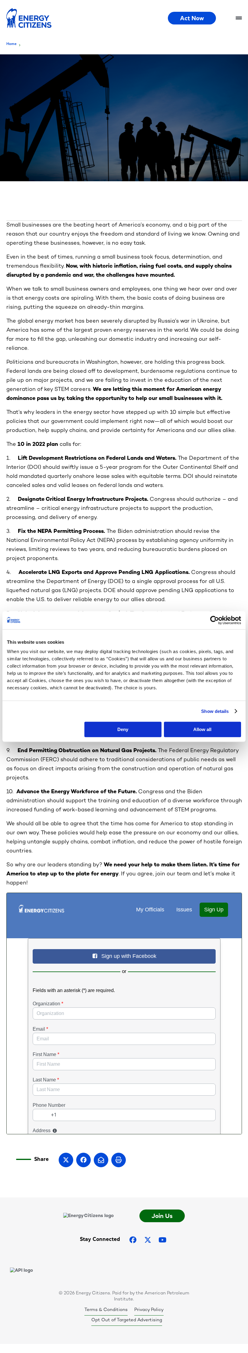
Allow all (202, 729)
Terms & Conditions (106, 1309)
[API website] (21, 1271)
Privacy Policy (149, 1309)
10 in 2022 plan (38, 444)
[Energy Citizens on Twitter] (148, 1239)
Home (11, 44)
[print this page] (118, 1160)
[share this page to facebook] (83, 1160)
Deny (122, 729)
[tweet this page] (66, 1160)
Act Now (192, 18)
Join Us (162, 1216)
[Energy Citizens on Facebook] (133, 1239)
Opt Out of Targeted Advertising (126, 1320)
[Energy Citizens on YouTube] (162, 1239)
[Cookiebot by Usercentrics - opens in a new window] (214, 620)
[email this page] (101, 1160)
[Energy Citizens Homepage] (87, 18)
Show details (215, 711)
